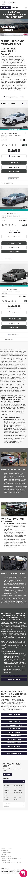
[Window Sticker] (25, 145)
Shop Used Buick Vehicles (14, 753)
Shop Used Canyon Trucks (14, 714)
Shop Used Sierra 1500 (14, 728)
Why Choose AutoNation (6, 856)
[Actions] (25, 133)
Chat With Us (14, 171)
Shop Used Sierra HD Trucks (14, 725)
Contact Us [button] (7, 774)
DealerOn (11, 870)
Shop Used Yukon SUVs (14, 721)
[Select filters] (23, 103)
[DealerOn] (5, 868)
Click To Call (14, 167)
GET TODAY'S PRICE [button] (14, 163)
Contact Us (3, 854)
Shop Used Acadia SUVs (14, 718)
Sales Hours (6, 781)
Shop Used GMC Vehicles (14, 750)
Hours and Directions (6, 852)
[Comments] (23, 145)
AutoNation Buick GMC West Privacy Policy (10, 858)
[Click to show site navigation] (26, 7)
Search (21, 97)
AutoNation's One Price (6, 623)
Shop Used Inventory (14, 676)
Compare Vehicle (8, 183)
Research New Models (6, 848)
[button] (5, 7)
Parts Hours (6, 806)
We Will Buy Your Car (14, 679)
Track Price (15, 156)
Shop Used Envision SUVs (14, 743)
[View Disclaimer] (15, 145)
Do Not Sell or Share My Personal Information (11, 862)
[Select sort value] (25, 103)
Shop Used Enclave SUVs (14, 735)
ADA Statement (4, 850)
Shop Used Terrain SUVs (14, 732)
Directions (15, 7)
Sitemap (15, 870)
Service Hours (7, 803)
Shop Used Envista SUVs (14, 746)
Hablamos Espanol (5, 860)
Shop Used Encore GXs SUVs (14, 739)
